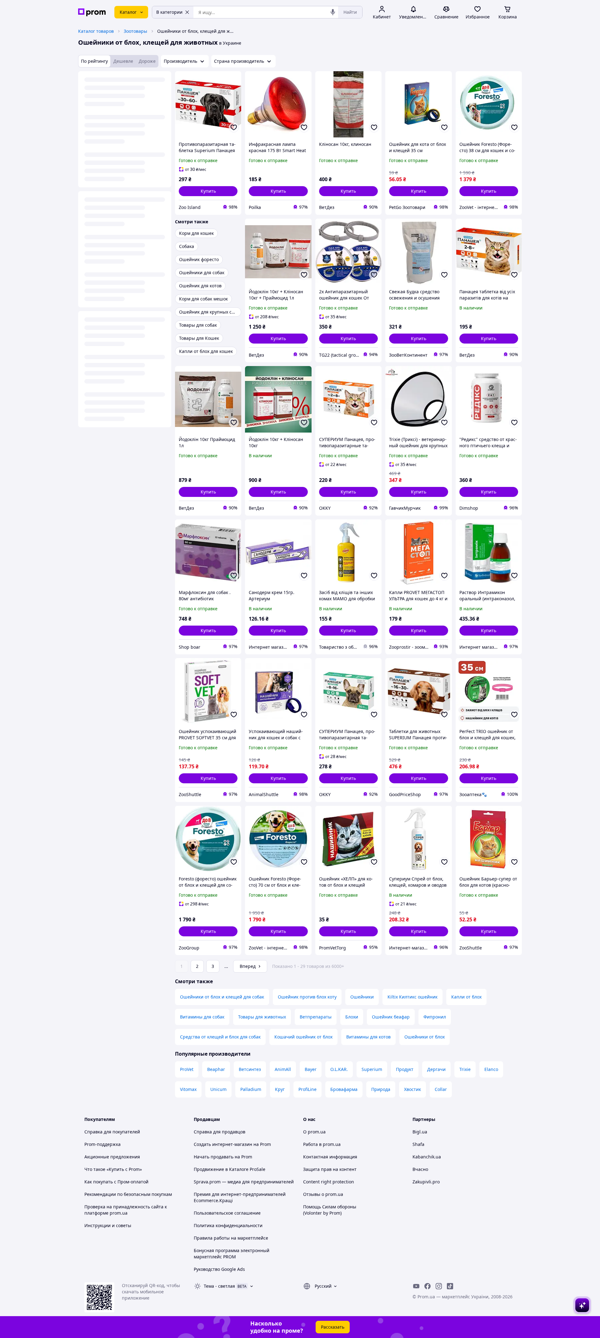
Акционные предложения (112, 1157)
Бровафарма (344, 1089)
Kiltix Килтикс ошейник (413, 997)
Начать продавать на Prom (223, 1157)
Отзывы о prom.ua (323, 1194)
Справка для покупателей (112, 1132)
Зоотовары (135, 31)
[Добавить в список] (234, 127)
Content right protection (328, 1182)
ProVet (186, 1069)
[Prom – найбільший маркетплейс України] (92, 12)
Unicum (218, 1089)
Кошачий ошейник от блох (303, 1037)
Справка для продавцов (219, 1132)
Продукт (404, 1069)
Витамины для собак (202, 1017)
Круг (280, 1089)
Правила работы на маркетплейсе (231, 1238)
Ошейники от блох (424, 1037)
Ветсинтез (250, 1069)
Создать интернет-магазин (223, 1144)
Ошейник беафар (391, 1017)
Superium (372, 1069)
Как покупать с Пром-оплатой (116, 1182)
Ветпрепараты (316, 1017)
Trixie (465, 1069)
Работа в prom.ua (322, 1144)
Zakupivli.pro (426, 1182)
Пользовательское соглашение (227, 1213)
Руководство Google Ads (219, 1269)
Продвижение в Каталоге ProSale (229, 1169)
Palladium (250, 1089)
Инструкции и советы (107, 1225)
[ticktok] (450, 1286)
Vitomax (188, 1089)
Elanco (491, 1069)
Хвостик (412, 1089)
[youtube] (416, 1286)
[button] (208, 191)
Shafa (418, 1144)
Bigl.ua (419, 1132)
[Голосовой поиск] (333, 12)
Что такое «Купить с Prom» (113, 1169)
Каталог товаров (96, 31)
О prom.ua (314, 1132)
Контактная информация (330, 1157)
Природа (380, 1089)
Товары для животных (262, 1017)
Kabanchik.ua (426, 1157)
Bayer (311, 1069)
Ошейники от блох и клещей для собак (222, 997)
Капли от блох (466, 997)
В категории (169, 12)
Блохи (351, 1017)
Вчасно (420, 1169)
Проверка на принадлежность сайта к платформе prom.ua (125, 1210)
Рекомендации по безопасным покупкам (128, 1194)
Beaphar (216, 1069)
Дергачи (436, 1069)
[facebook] (427, 1286)
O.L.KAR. (339, 1069)
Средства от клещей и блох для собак (220, 1037)
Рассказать (332, 1327)
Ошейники (362, 997)
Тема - (219, 1286)
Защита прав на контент (330, 1169)
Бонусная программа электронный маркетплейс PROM (231, 1253)
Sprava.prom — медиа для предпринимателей (244, 1182)
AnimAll (283, 1069)
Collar (441, 1089)
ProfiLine (307, 1089)
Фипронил (434, 1017)
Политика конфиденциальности (228, 1225)
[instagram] (438, 1286)
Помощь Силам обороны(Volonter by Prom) (329, 1210)
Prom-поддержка (102, 1144)
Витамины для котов (368, 1037)
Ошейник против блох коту (307, 997)
